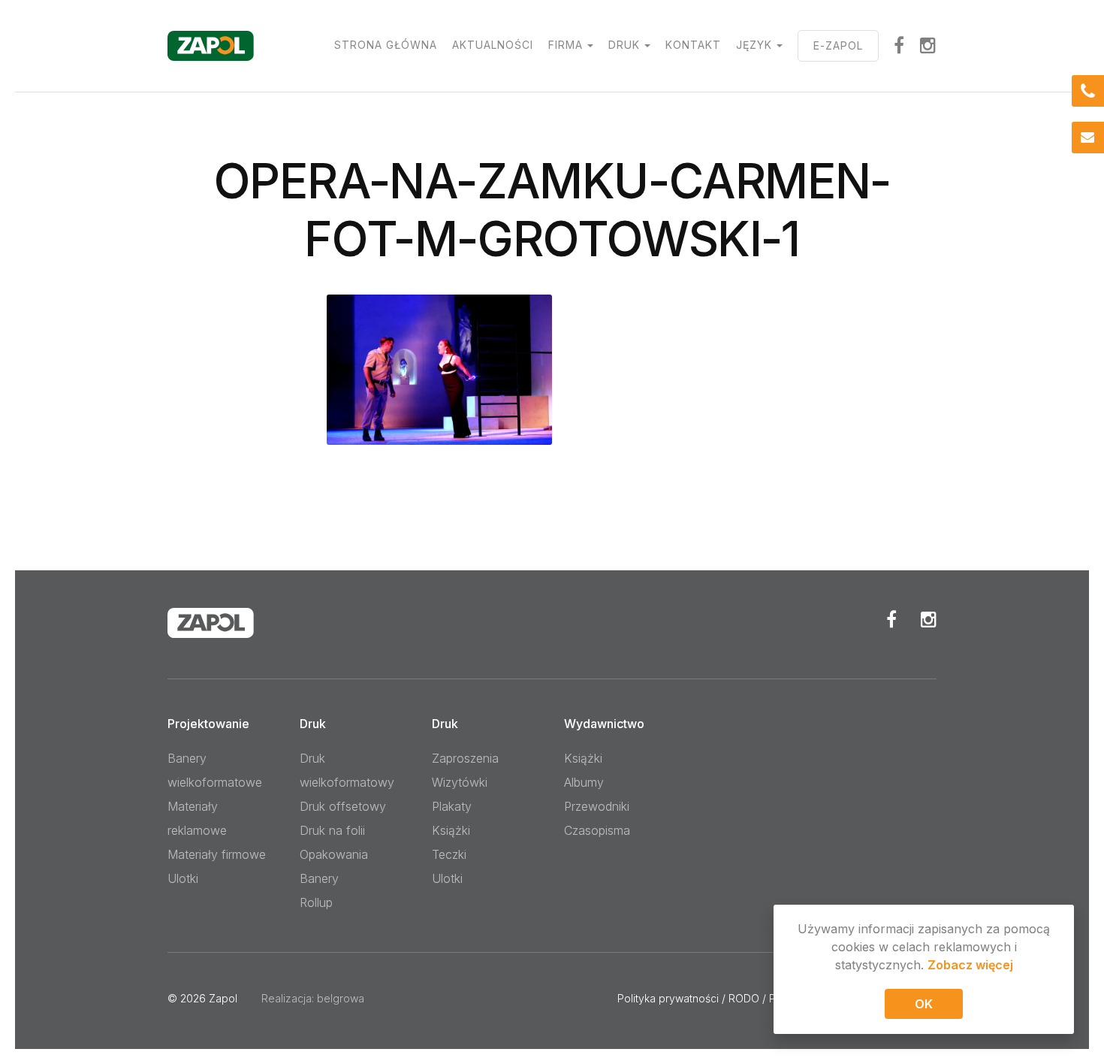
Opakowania (334, 854)
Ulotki (182, 878)
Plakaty (452, 806)
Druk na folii (332, 830)
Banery (319, 878)
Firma (565, 44)
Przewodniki (596, 806)
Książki (451, 830)
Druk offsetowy (343, 806)
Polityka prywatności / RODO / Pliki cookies (723, 998)
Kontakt (693, 44)
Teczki (449, 854)
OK (924, 1003)
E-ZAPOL (838, 45)
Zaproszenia (465, 758)
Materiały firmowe (216, 854)
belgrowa (340, 998)
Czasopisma (597, 830)
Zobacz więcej (970, 964)
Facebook (891, 619)
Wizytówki (459, 782)
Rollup (316, 902)
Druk (624, 44)
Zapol (223, 998)
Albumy (584, 782)
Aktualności (492, 44)
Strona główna (385, 44)
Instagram (928, 45)
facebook (899, 45)
